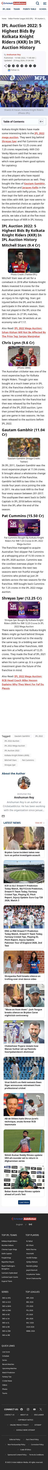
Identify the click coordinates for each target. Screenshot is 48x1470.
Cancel (40, 35)
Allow (28, 35)
